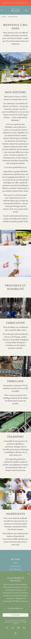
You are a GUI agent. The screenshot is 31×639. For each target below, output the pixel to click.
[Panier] (27, 10)
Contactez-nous (15, 566)
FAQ (15, 563)
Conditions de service (17, 622)
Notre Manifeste (15, 569)
